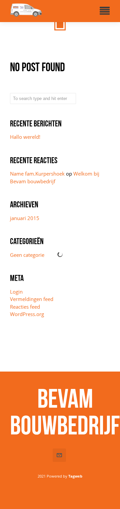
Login (16, 291)
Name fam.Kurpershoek (37, 173)
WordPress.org (27, 314)
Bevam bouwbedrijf (65, 411)
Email (59, 455)
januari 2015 (24, 218)
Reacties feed (25, 306)
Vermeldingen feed (31, 299)
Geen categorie (27, 254)
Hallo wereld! (25, 136)
